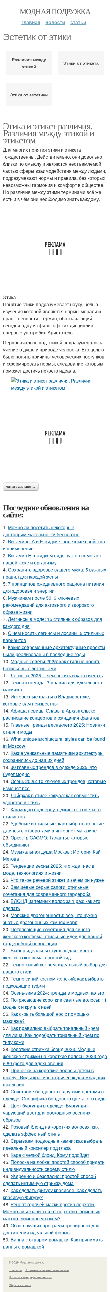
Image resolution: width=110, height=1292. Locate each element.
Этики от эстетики (29, 95)
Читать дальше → (20, 487)
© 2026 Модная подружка (27, 1262)
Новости (55, 22)
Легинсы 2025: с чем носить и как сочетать (57, 675)
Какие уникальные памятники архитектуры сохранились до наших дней (53, 756)
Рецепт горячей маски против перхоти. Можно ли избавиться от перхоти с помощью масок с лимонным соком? (51, 1211)
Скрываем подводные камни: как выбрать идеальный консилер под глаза (52, 1144)
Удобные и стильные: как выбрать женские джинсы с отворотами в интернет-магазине (53, 827)
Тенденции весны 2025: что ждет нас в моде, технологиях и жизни (48, 869)
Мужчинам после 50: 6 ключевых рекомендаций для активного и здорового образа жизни (48, 604)
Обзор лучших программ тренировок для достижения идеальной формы (51, 1229)
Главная (30, 22)
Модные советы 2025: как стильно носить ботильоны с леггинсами (51, 665)
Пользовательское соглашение (47, 1270)
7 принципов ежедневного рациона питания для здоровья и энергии (53, 587)
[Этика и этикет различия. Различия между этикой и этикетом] (55, 384)
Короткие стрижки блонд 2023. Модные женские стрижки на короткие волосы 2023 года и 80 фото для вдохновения (55, 1056)
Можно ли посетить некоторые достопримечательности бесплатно (41, 531)
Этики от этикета (81, 63)
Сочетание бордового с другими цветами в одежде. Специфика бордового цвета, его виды (54, 1095)
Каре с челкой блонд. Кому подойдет (50, 1155)
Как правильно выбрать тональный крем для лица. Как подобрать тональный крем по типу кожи (51, 1035)
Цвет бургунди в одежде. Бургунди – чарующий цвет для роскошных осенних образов (46, 1112)
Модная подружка (55, 11)
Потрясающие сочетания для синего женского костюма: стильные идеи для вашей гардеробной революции (52, 936)
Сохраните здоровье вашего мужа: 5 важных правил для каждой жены (54, 573)
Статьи (78, 22)
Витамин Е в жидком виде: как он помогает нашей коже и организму (52, 559)
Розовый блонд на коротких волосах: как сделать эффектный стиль (51, 1130)
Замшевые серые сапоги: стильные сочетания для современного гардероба (47, 890)
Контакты (15, 1270)
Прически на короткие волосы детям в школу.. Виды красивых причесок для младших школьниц (54, 1077)
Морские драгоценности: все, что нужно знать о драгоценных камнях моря (50, 919)
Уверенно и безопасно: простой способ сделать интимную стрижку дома (49, 1180)
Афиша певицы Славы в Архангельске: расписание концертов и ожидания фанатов (51, 714)
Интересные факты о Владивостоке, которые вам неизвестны (46, 700)
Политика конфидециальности (30, 1277)
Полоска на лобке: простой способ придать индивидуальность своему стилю (53, 1165)
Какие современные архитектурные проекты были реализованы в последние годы (54, 651)
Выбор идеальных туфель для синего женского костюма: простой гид (47, 954)
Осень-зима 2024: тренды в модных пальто (57, 992)
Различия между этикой (29, 62)
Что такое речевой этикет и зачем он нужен (57, 880)
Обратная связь (20, 1285)
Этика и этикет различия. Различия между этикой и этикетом (48, 132)
